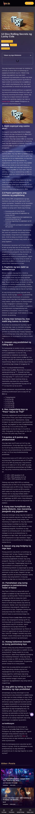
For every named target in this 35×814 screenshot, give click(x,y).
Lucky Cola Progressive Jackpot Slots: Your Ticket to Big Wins (16, 779)
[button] (30, 55)
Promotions (11, 812)
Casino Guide (5, 48)
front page (4, 812)
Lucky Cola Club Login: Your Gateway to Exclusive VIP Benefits (17, 798)
